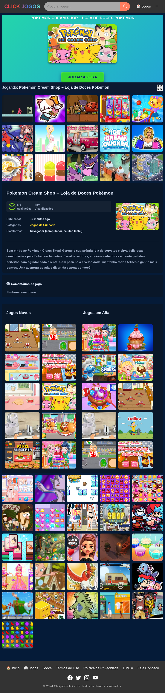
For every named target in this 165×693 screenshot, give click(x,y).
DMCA (128, 668)
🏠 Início (13, 668)
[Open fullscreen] (160, 88)
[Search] (125, 6)
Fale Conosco (148, 668)
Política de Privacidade (101, 668)
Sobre (47, 668)
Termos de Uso (67, 668)
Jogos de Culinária (42, 225)
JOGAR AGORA (82, 77)
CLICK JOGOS (22, 6)
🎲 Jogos (143, 6)
